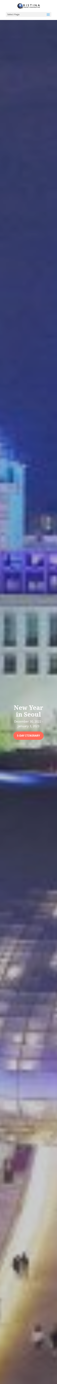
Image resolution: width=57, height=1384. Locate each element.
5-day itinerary (28, 735)
